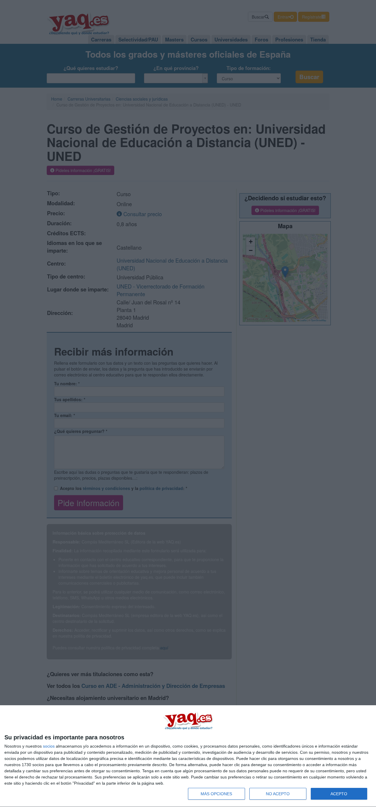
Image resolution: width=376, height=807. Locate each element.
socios (49, 746)
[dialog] (188, 756)
